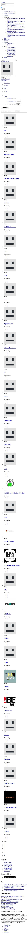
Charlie (6, 203)
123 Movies (7, 614)
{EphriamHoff (8, 324)
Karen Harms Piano (11, 903)
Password (18, 101)
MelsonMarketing (10, 909)
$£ (4, 372)
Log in (2, 9)
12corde (6, 735)
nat (5, 130)
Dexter (7, 906)
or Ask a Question (5, 79)
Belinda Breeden (9, 154)
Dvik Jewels (9, 897)
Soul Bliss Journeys (10, 227)
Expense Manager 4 (9, 887)
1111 (5, 590)
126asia (6, 686)
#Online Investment (10, 348)
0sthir (5, 469)
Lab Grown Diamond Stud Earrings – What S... (12, 896)
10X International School (12, 565)
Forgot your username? (9, 13)
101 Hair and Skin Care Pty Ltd (14, 493)
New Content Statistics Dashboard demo (14, 889)
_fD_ (5, 251)
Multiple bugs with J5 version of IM (9, 902)
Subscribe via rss (5, 61)
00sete (6, 396)
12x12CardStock (9, 783)
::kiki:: (6, 275)
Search (2, 77)
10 (4, 855)
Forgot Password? (11, 101)
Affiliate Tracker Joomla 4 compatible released (15, 884)
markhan (8, 900)
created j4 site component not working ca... (11, 899)
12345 (6, 662)
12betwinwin (8, 711)
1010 (5, 517)
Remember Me (12, 104)
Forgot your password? (9, 11)
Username (13, 98)
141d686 (6, 831)
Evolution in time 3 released (10, 890)
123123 (6, 638)
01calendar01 (8, 420)
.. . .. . (5, 299)
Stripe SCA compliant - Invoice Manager (14, 886)
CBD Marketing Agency (11, 178)
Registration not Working (7, 907)
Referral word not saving (7, 904)
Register (3, 2)
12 (7, 255)
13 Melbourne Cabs (10, 807)
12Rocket (7, 759)
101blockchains (9, 541)
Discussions (3, 80)
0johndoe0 (7, 444)
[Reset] (16, 60)
